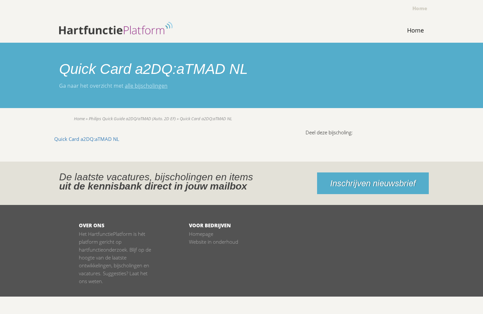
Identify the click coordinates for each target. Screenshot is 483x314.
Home (419, 8)
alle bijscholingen (146, 85)
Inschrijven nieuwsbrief (373, 183)
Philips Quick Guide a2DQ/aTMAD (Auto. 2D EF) (132, 119)
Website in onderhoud (213, 241)
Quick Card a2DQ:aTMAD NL (86, 139)
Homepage (201, 234)
